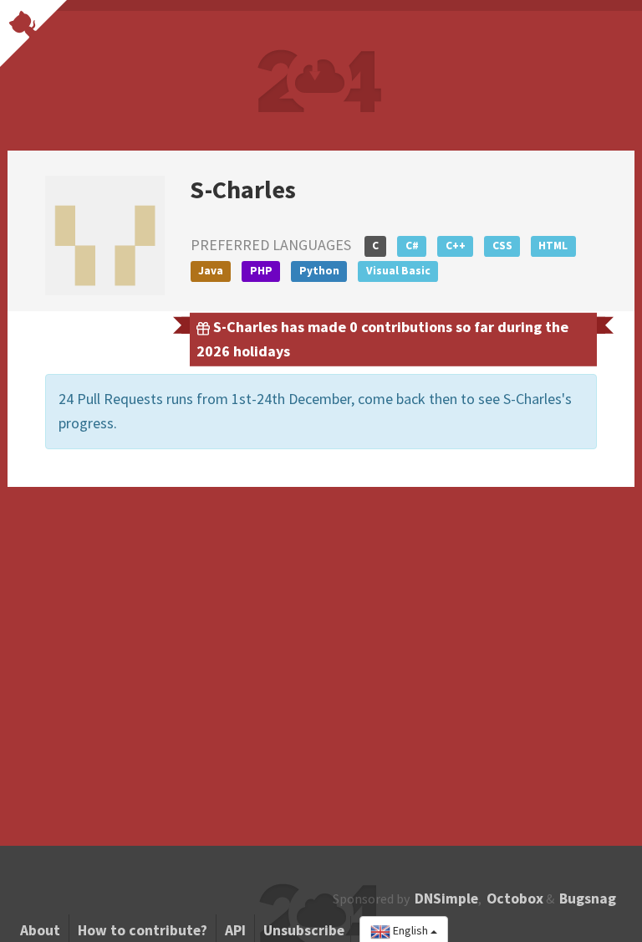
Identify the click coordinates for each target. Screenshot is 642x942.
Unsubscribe (303, 930)
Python (319, 271)
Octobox (515, 898)
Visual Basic (398, 271)
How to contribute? (142, 930)
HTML (553, 245)
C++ (456, 245)
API (235, 930)
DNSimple (446, 898)
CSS (502, 245)
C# (412, 245)
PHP (261, 271)
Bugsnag (587, 898)
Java (210, 271)
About (40, 930)
